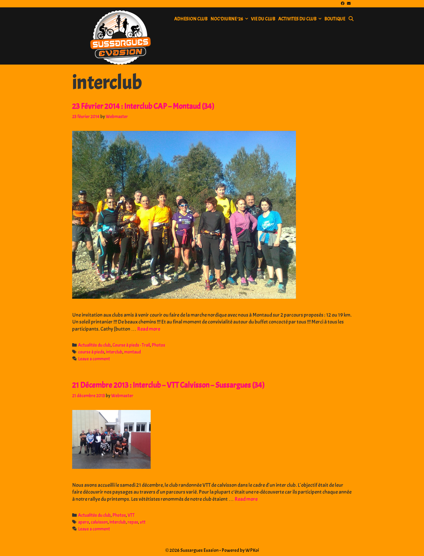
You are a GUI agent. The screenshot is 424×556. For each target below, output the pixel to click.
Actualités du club (94, 345)
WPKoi (252, 550)
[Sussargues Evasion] (120, 35)
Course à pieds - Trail (131, 345)
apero (83, 522)
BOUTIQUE (334, 19)
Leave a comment (94, 359)
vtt (143, 522)
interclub (114, 352)
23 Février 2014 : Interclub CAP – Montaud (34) (143, 106)
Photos (158, 345)
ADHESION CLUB (191, 19)
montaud (132, 352)
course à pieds (91, 352)
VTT (131, 515)
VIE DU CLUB (263, 19)
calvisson (99, 522)
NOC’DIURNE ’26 (227, 19)
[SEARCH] (351, 18)
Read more (148, 328)
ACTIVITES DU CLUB (297, 19)
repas (133, 522)
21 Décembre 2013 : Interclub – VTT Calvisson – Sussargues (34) (168, 385)
